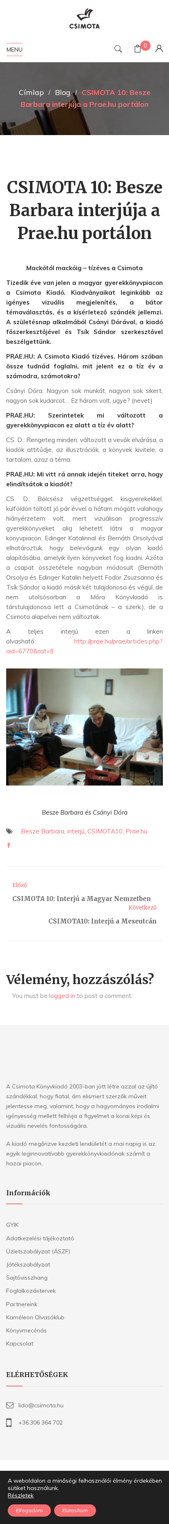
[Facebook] (8, 845)
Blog (63, 92)
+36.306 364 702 (40, 1422)
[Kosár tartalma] (138, 50)
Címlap (31, 92)
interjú (75, 831)
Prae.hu (136, 831)
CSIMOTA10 (105, 831)
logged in (62, 996)
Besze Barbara (42, 831)
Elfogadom (29, 1510)
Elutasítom (75, 1510)
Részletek (21, 1495)
